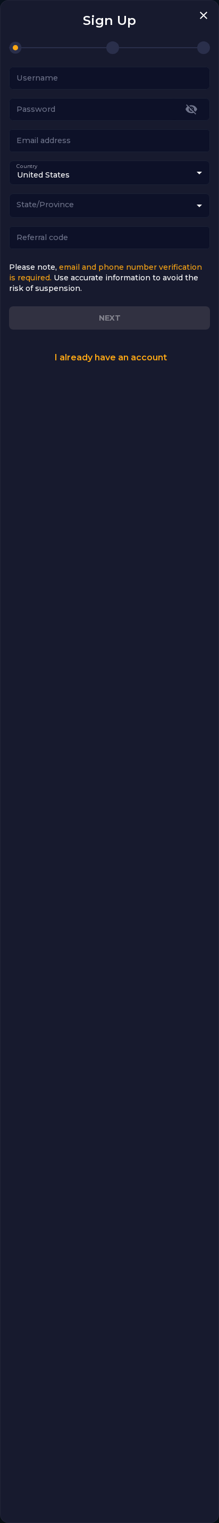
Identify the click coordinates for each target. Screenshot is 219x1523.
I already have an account (110, 357)
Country (26, 166)
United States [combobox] (43, 175)
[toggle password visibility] (191, 109)
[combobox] (109, 205)
